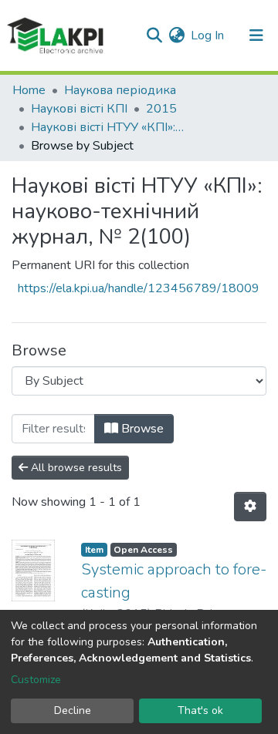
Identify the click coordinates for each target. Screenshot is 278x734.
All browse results (75, 467)
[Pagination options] (250, 506)
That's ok (200, 710)
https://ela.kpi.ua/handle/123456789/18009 (138, 288)
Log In (208, 35)
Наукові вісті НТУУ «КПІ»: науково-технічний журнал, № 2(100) (108, 127)
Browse (141, 428)
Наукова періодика (120, 90)
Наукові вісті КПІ (79, 108)
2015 (161, 108)
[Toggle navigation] (256, 35)
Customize (36, 679)
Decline (72, 710)
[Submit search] (154, 35)
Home (29, 90)
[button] (176, 35)
